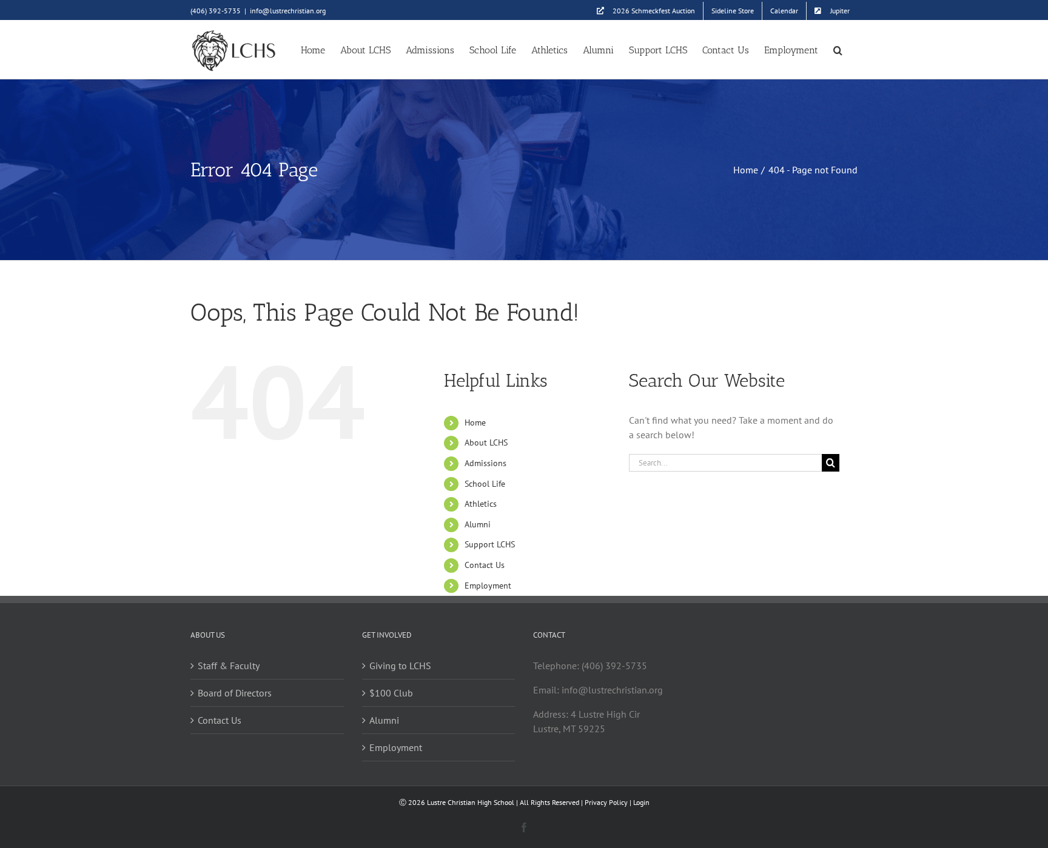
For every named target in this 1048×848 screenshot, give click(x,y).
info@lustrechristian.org (288, 10)
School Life (485, 483)
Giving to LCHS (400, 665)
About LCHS (486, 442)
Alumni (478, 524)
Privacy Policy (606, 802)
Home (475, 422)
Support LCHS (490, 544)
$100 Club (391, 693)
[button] (837, 49)
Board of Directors (235, 693)
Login (641, 802)
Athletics (481, 503)
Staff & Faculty (229, 665)
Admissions (485, 463)
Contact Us (485, 564)
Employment (488, 585)
